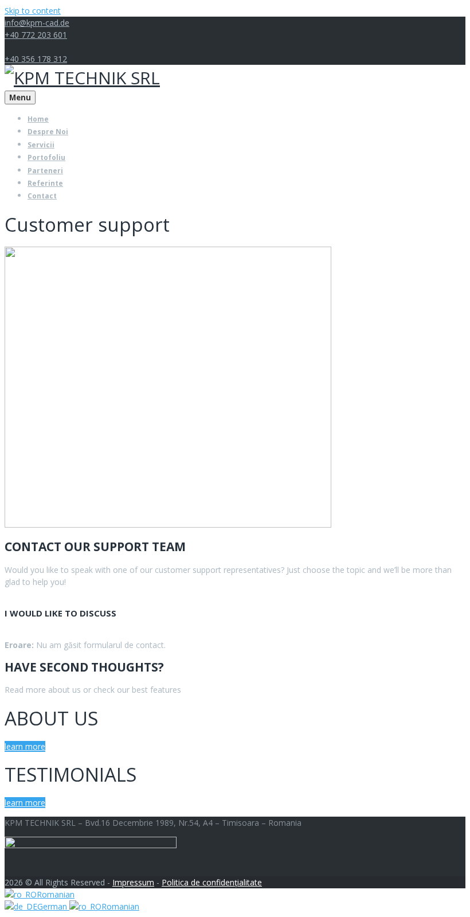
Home (38, 119)
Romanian (56, 894)
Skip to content (33, 10)
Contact (42, 196)
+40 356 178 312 (36, 58)
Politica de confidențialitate (212, 882)
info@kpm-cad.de (37, 22)
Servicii (41, 145)
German (53, 906)
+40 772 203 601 (36, 34)
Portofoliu (46, 157)
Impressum (133, 882)
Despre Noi (48, 131)
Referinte (45, 183)
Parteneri (45, 170)
